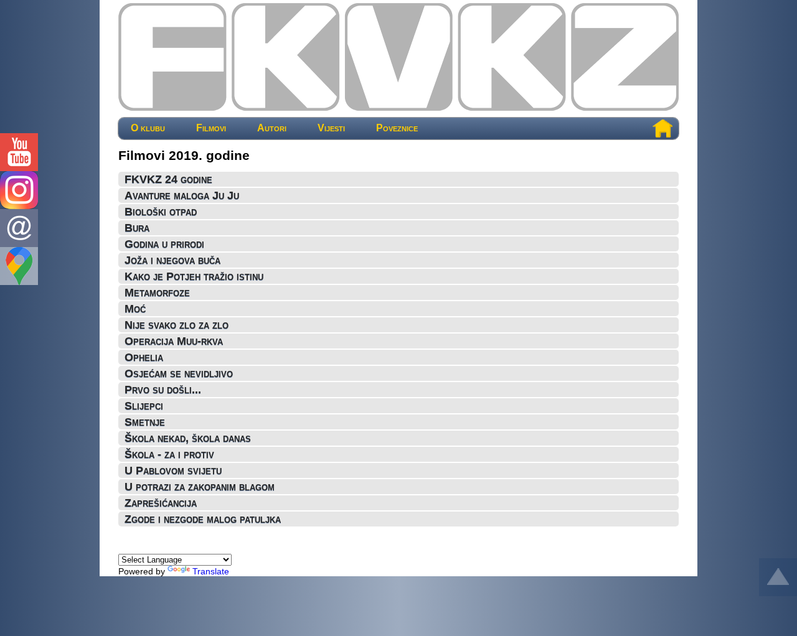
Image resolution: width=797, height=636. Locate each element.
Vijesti (331, 128)
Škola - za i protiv (169, 454)
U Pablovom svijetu (173, 470)
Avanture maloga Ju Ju (182, 195)
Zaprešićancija (161, 503)
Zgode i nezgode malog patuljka (203, 519)
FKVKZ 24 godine (168, 179)
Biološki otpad (161, 211)
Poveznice (397, 128)
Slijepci (144, 406)
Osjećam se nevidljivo (179, 373)
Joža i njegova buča (172, 260)
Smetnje (145, 422)
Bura (137, 228)
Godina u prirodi (164, 244)
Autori (271, 128)
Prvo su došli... (163, 389)
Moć (135, 308)
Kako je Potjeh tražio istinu (194, 276)
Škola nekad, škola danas (188, 438)
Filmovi (211, 128)
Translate (210, 571)
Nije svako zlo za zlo (177, 325)
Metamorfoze (157, 292)
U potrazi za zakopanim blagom (200, 486)
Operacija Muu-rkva (174, 341)
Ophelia (144, 357)
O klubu (148, 128)
